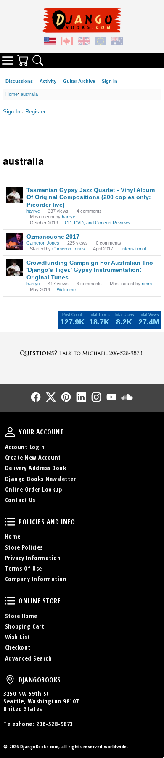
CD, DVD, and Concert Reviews (97, 222)
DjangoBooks (10, 680)
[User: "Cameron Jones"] (14, 241)
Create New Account (33, 457)
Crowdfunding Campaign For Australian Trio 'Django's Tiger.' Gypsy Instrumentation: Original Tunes (89, 270)
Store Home (21, 616)
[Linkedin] (81, 397)
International (133, 248)
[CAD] (67, 42)
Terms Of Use (23, 568)
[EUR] (100, 42)
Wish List (17, 637)
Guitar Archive (79, 81)
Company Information (36, 579)
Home (13, 536)
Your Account (10, 432)
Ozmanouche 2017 (52, 236)
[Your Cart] (22, 60)
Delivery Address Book (35, 468)
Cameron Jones (42, 242)
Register (35, 111)
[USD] (50, 42)
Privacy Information (33, 558)
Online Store (10, 601)
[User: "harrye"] (14, 195)
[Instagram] (96, 397)
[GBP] (84, 42)
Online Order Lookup (33, 489)
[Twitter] (51, 397)
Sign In (109, 81)
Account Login (25, 447)
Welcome (66, 289)
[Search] (37, 60)
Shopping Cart (25, 626)
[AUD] (117, 42)
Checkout (18, 647)
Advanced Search (28, 658)
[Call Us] (82, 352)
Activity (48, 81)
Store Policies (24, 547)
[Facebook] (35, 397)
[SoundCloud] (126, 397)
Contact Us (20, 500)
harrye (33, 210)
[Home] (82, 20)
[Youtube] (111, 397)
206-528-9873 (54, 724)
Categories (7, 60)
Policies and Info (10, 522)
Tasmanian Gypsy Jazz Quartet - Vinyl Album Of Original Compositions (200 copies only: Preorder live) (90, 197)
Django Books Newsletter (40, 479)
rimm (147, 283)
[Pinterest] (66, 397)
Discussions (19, 81)
